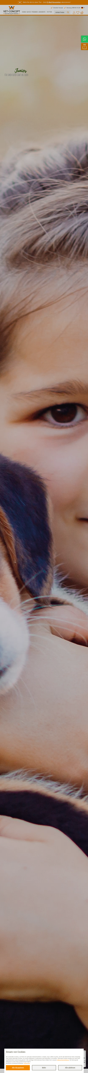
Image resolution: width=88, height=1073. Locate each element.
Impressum (27, 1063)
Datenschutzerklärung (63, 1060)
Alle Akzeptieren (18, 1068)
